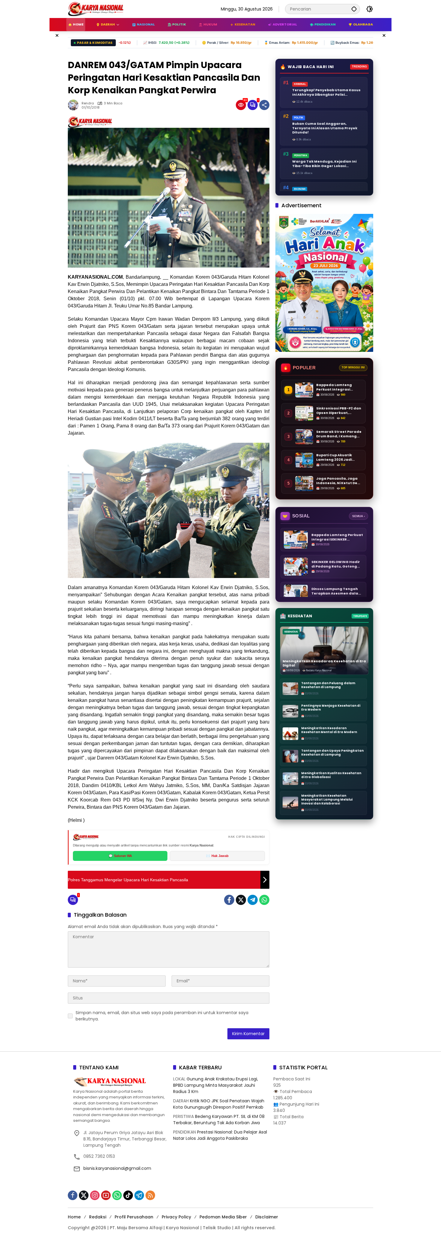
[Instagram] (95, 1195)
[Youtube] (106, 1195)
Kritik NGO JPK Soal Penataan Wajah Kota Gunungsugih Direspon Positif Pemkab (218, 1104)
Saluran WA (120, 856)
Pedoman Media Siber (223, 1217)
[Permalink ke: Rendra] (75, 105)
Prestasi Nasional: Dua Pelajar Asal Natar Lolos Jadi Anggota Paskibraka (220, 1135)
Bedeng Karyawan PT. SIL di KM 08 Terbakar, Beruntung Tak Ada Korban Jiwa (219, 1119)
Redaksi (97, 1217)
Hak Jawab (217, 856)
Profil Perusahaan (134, 1217)
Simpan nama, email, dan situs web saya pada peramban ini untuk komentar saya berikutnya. (162, 1016)
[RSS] (150, 1195)
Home (74, 1217)
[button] (354, 9)
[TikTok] (128, 1195)
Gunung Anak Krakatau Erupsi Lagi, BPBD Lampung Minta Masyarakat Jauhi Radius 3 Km (215, 1085)
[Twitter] (241, 900)
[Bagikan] (264, 105)
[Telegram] (253, 900)
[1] (253, 105)
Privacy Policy (176, 1217)
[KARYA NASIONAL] (96, 9)
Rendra (88, 103)
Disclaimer (266, 1217)
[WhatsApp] (264, 900)
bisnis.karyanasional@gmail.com (117, 1168)
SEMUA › (358, 516)
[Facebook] (229, 900)
